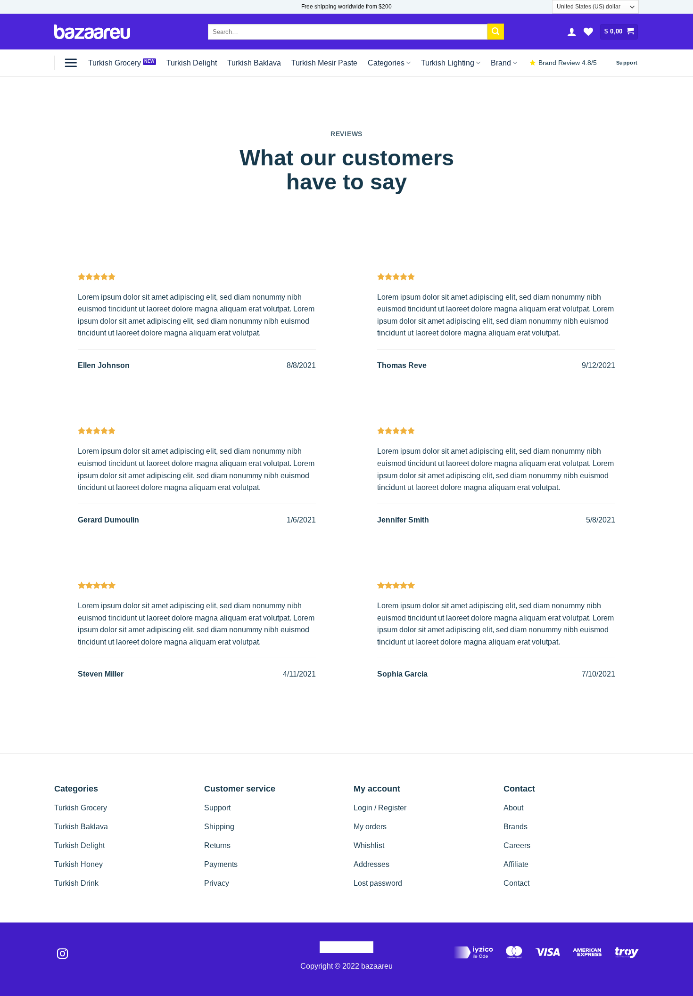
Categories (386, 63)
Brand (501, 63)
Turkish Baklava (254, 63)
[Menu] (71, 62)
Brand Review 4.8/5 (567, 62)
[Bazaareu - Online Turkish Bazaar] (92, 32)
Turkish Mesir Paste (324, 63)
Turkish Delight (191, 63)
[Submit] (495, 32)
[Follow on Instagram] (62, 954)
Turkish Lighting (447, 63)
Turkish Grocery (114, 63)
